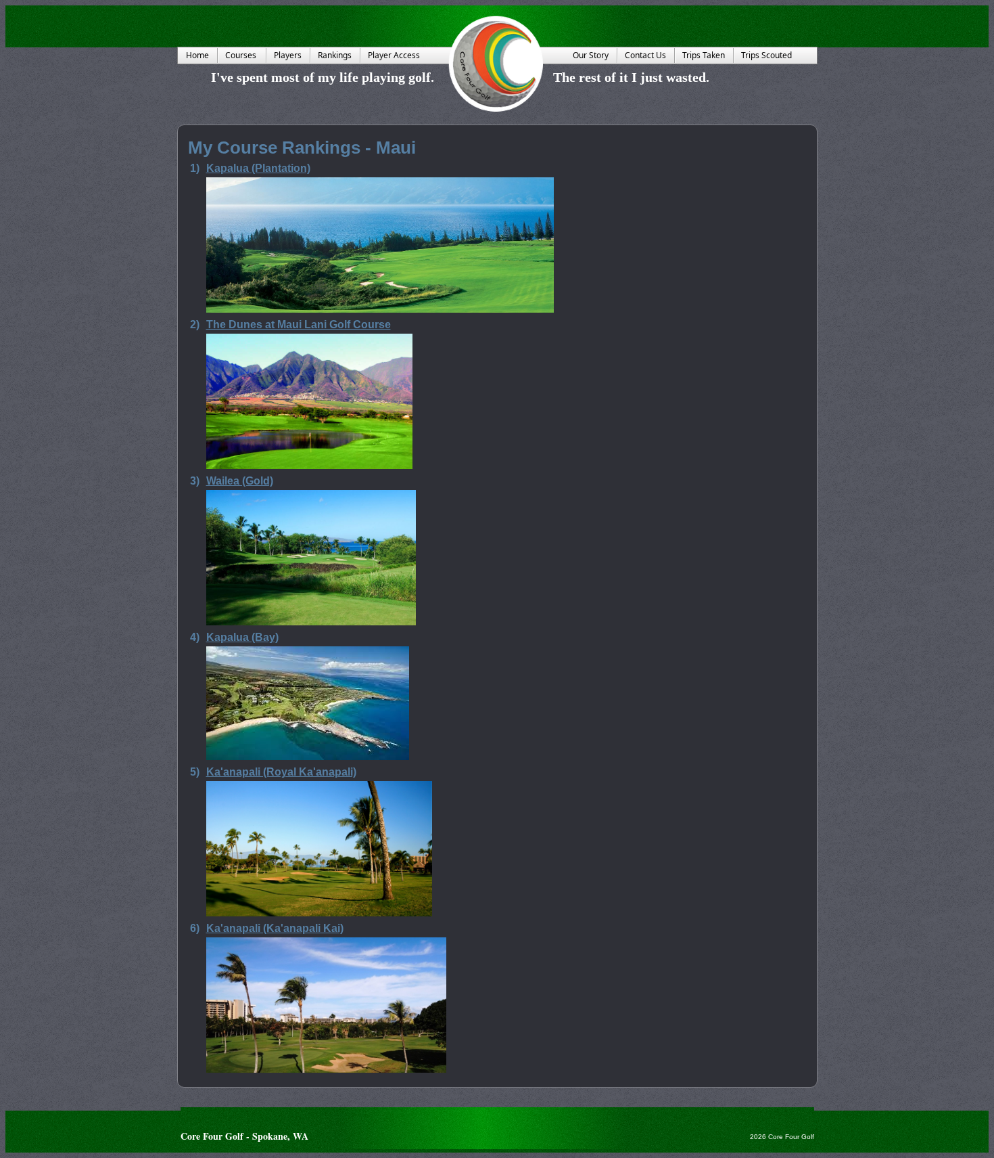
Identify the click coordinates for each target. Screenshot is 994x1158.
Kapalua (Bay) (242, 637)
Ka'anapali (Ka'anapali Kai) (275, 928)
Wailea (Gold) (239, 481)
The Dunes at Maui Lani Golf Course (298, 324)
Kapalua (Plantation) (258, 168)
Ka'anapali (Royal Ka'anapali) (281, 772)
